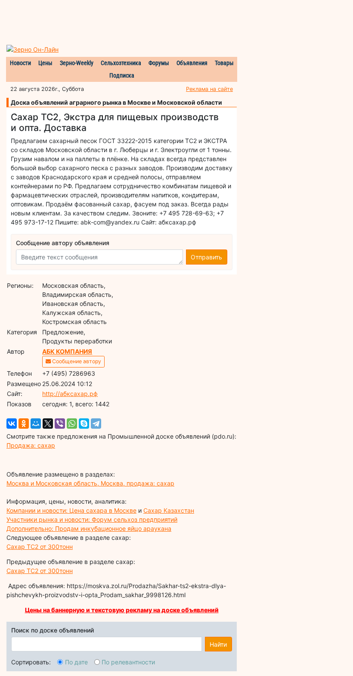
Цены (45, 62)
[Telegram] (96, 423)
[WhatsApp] (72, 423)
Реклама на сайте (209, 89)
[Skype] (84, 423)
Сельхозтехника (121, 62)
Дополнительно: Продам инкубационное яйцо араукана (88, 528)
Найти (218, 644)
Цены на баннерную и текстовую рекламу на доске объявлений (122, 610)
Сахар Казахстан (168, 510)
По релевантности (128, 662)
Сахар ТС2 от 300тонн (39, 546)
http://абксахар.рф (70, 393)
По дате (76, 662)
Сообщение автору (76, 361)
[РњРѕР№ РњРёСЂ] (36, 423)
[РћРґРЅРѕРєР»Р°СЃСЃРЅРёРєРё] (24, 423)
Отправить (206, 257)
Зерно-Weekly (76, 62)
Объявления (191, 62)
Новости (20, 62)
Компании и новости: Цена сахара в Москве (71, 510)
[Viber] (60, 423)
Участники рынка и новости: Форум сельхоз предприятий (91, 519)
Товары (224, 62)
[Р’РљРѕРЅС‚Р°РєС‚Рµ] (11, 423)
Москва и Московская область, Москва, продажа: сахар (90, 483)
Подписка (121, 75)
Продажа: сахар (30, 445)
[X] (48, 423)
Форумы (159, 62)
